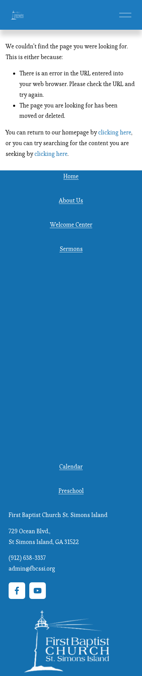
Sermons (71, 249)
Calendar (71, 466)
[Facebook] (17, 590)
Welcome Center (71, 224)
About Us (71, 200)
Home (71, 176)
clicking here (114, 132)
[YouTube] (37, 590)
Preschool (71, 491)
